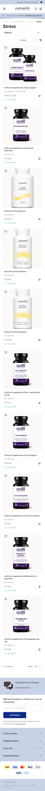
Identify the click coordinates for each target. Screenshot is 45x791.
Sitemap (6, 788)
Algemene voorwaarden (13, 785)
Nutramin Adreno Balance (15, 332)
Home (5, 22)
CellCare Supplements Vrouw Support (20, 455)
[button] (22, 32)
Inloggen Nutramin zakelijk (27, 2)
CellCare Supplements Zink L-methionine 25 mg (22, 393)
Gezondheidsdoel (16, 22)
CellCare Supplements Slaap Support (20, 88)
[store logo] (22, 8)
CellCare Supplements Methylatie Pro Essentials (20, 577)
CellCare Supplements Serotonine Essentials (19, 149)
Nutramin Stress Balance (15, 211)
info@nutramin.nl (22, 687)
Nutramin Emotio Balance (15, 271)
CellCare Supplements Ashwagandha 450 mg (21, 640)
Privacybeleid (20, 724)
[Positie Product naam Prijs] (28, 40)
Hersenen (30, 22)
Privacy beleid (30, 785)
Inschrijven (15, 715)
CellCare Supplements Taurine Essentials (21, 516)
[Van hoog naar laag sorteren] (40, 40)
